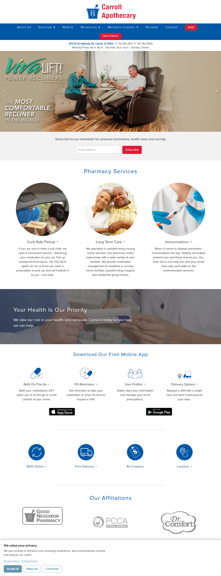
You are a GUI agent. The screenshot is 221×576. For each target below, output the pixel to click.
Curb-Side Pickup (41, 241)
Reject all (32, 568)
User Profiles (134, 384)
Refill (191, 27)
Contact (172, 27)
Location (183, 466)
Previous (4, 91)
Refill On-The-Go (36, 384)
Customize (51, 568)
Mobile (68, 27)
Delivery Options (183, 384)
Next (216, 91)
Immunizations (177, 241)
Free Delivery (85, 466)
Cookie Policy (29, 561)
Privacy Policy (11, 561)
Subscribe (132, 149)
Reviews (152, 27)
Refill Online (35, 466)
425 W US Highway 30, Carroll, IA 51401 (91, 43)
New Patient (110, 36)
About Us (24, 27)
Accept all (13, 568)
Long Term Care (109, 241)
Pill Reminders (84, 384)
